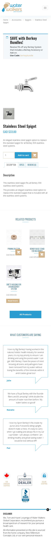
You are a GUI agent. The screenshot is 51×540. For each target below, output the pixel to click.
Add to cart (23, 155)
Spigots (28, 20)
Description (11, 164)
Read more (13, 301)
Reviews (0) (32, 164)
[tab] (11, 164)
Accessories (16, 20)
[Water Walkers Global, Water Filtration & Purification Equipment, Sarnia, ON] (25, 496)
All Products (25, 314)
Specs (21, 164)
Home (5, 20)
